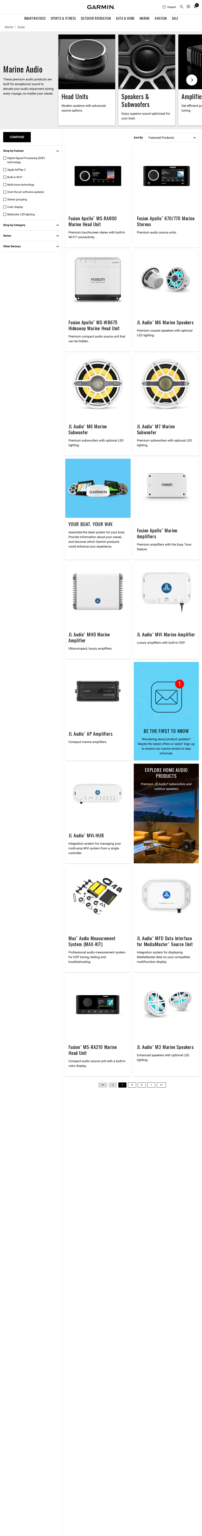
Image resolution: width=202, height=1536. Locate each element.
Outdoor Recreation (96, 18)
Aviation (161, 18)
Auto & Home (125, 18)
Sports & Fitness (63, 18)
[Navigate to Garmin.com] (101, 7)
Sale (175, 18)
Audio (21, 26)
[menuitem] (169, 7)
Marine (145, 18)
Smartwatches (35, 18)
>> (161, 1084)
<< (103, 1084)
